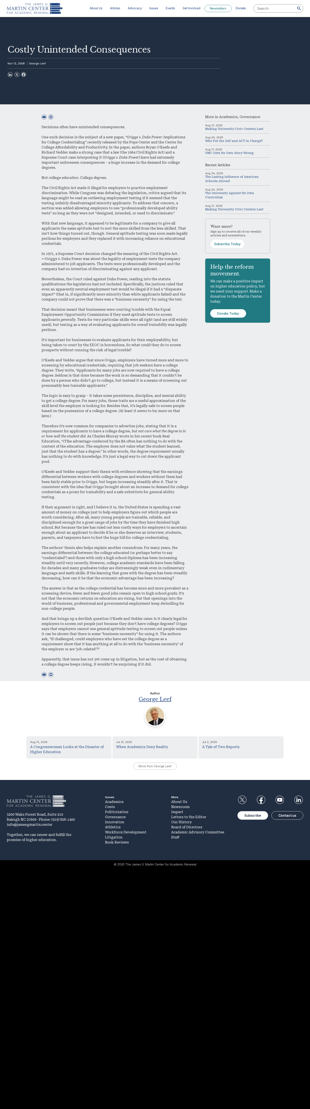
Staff (175, 837)
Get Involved (191, 8)
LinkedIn (298, 799)
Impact (177, 812)
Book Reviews (117, 842)
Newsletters (218, 8)
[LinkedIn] (10, 74)
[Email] (44, 117)
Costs (110, 807)
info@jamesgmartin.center (30, 825)
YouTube (279, 799)
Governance (250, 117)
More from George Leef (155, 766)
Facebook (261, 799)
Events (170, 8)
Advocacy (135, 8)
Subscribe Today (227, 244)
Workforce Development (125, 832)
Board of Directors (186, 827)
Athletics (113, 827)
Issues (154, 8)
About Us (96, 8)
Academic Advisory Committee (197, 832)
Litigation (114, 837)
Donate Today (228, 313)
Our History (181, 822)
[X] (16, 74)
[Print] (50, 117)
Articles (115, 8)
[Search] (299, 8)
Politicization (116, 812)
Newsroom (180, 807)
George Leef (37, 63)
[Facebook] (23, 74)
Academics (228, 117)
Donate (241, 8)
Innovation (114, 822)
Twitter (242, 799)
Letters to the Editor (188, 817)
